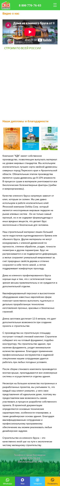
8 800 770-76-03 (30, 458)
